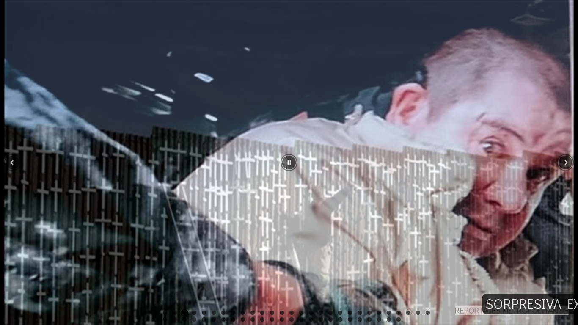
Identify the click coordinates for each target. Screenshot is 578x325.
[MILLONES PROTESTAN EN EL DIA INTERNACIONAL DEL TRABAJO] (330, 312)
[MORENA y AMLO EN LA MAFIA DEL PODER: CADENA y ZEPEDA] (359, 312)
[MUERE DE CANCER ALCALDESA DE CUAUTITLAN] (262, 312)
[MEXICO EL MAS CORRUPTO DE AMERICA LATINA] (252, 319)
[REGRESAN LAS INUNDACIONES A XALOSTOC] (427, 312)
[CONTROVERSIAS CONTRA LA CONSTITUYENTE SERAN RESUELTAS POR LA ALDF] (272, 312)
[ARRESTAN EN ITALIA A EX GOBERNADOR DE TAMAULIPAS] (301, 312)
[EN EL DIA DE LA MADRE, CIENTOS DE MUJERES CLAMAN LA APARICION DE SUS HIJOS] (340, 312)
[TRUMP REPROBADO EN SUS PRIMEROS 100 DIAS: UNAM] (320, 312)
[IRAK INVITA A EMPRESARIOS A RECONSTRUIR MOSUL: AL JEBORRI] (418, 312)
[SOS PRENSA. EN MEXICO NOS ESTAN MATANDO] (379, 312)
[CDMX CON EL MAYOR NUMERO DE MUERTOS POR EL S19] (223, 319)
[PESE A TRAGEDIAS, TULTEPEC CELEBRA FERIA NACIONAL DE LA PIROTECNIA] (252, 312)
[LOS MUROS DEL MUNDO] (184, 312)
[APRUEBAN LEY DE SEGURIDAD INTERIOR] (388, 319)
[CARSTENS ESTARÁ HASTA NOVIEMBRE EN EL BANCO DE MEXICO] (223, 312)
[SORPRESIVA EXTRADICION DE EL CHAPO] (174, 312)
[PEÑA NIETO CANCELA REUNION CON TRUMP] (194, 312)
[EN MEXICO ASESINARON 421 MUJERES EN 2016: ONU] (379, 319)
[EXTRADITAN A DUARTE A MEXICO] (408, 312)
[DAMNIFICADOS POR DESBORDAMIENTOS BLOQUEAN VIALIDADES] (155, 319)
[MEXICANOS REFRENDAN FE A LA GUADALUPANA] (369, 319)
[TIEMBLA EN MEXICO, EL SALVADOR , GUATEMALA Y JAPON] (174, 319)
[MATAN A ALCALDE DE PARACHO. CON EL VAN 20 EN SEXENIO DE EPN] (242, 319)
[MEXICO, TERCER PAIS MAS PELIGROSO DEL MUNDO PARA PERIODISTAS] (350, 312)
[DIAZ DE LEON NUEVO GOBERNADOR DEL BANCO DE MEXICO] (340, 319)
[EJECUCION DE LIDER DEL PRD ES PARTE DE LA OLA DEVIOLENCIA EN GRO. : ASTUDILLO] (311, 312)
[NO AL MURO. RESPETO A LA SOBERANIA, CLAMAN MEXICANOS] (204, 312)
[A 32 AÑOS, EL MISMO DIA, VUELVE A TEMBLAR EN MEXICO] (194, 319)
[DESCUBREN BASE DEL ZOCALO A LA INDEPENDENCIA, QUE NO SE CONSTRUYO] (388, 312)
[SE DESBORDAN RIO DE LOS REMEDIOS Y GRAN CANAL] (165, 319)
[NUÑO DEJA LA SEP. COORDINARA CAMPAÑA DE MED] (359, 319)
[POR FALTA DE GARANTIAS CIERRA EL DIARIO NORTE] (291, 312)
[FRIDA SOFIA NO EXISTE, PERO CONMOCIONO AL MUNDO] (204, 319)
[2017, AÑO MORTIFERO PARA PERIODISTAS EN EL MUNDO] (398, 319)
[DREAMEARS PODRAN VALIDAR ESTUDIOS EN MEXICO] (281, 312)
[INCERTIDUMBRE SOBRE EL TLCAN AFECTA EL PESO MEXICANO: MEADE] (272, 319)
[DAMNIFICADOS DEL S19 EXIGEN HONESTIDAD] (281, 319)
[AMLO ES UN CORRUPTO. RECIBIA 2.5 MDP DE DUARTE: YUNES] (233, 312)
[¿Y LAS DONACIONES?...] (233, 319)
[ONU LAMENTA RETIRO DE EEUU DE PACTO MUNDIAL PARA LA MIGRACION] (350, 319)
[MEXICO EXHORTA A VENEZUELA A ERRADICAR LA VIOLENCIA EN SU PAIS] (369, 312)
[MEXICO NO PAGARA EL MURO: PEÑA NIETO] (165, 312)
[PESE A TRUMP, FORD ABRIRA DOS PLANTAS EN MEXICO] (213, 312)
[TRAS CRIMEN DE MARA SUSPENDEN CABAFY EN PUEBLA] (184, 319)
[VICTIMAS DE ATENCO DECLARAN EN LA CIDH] (330, 319)
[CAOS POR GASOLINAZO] (155, 312)
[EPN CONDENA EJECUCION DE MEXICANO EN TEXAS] (301, 319)
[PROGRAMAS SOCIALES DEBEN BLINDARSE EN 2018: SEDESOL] (320, 319)
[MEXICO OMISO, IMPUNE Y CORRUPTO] (291, 319)
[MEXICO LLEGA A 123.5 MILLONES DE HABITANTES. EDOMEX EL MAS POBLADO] (398, 312)
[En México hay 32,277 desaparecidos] (311, 319)
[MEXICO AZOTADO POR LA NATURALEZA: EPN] (213, 319)
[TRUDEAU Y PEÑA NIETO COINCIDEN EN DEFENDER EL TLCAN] (262, 319)
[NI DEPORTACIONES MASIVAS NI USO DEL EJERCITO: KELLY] (242, 312)
